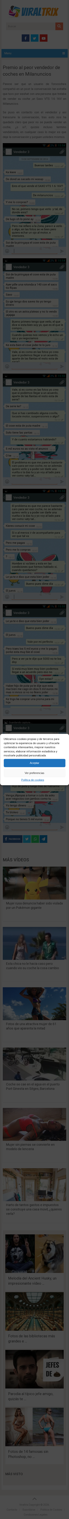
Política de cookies (32, 779)
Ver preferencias (34, 772)
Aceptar (34, 762)
